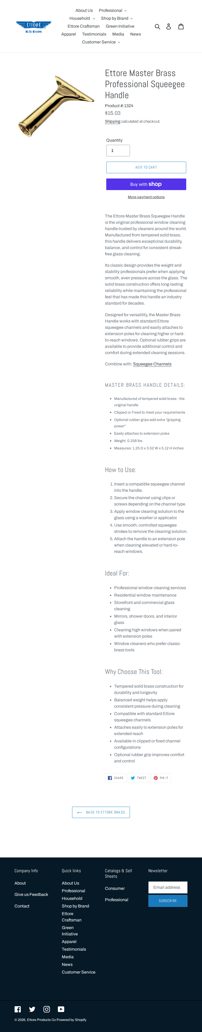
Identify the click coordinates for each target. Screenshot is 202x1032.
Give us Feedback (31, 894)
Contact (21, 906)
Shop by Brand (75, 906)
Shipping (112, 121)
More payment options (146, 197)
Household (72, 898)
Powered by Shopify (72, 1020)
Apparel (69, 941)
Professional (73, 891)
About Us (70, 883)
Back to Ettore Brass (105, 812)
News (67, 964)
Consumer (115, 888)
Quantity (114, 140)
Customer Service (78, 972)
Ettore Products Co (42, 1020)
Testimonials (74, 949)
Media (68, 957)
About (20, 883)
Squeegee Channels (152, 364)
